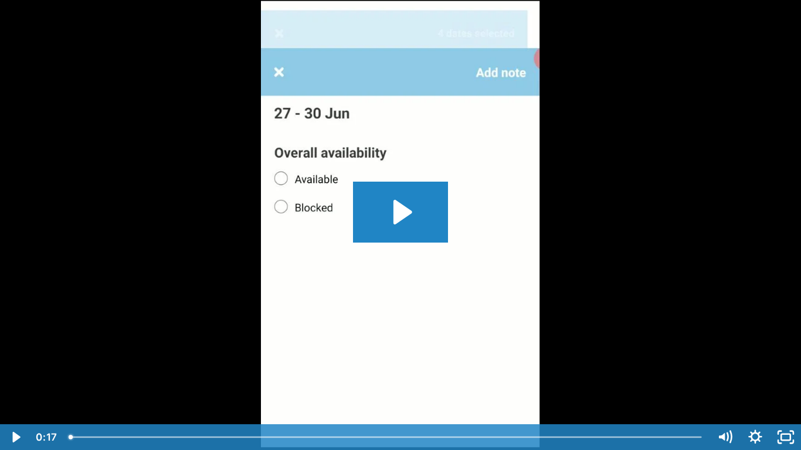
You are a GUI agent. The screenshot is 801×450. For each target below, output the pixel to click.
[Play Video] (15, 437)
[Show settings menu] (755, 437)
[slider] (386, 437)
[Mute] (725, 437)
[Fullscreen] (786, 437)
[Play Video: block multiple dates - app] (401, 212)
